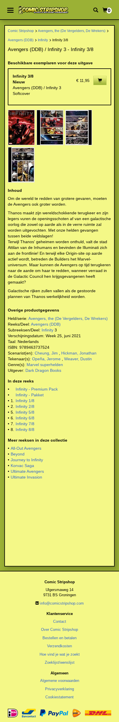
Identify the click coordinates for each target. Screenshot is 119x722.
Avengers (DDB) (21, 40)
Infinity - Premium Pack (37, 389)
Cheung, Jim (46, 353)
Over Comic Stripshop (59, 629)
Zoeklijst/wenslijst (60, 662)
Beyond (18, 454)
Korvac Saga (22, 465)
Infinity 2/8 (25, 406)
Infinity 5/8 (25, 412)
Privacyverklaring (59, 689)
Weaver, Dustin (78, 359)
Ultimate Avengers (27, 471)
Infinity (43, 40)
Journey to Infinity (27, 459)
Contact (59, 621)
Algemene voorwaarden (59, 680)
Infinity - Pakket (30, 395)
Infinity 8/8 (25, 429)
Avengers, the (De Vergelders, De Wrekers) (71, 31)
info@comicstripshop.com (62, 603)
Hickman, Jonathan (78, 353)
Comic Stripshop (21, 31)
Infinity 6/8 (25, 418)
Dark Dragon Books (43, 370)
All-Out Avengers (26, 448)
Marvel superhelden (45, 364)
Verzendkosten (59, 646)
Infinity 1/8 (25, 400)
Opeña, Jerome (46, 359)
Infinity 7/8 (25, 423)
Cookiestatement (59, 697)
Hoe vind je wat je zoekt (60, 654)
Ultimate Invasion (26, 477)
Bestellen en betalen (59, 638)
